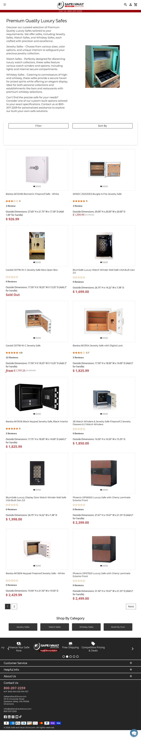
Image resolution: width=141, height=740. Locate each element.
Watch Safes (55, 627)
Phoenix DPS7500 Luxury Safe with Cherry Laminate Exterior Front (101, 575)
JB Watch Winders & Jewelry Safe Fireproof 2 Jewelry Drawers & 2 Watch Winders (102, 423)
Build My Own (118, 627)
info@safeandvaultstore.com (17, 709)
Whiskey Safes (86, 627)
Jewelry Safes (23, 627)
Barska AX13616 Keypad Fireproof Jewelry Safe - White (35, 573)
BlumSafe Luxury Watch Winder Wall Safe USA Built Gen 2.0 (104, 271)
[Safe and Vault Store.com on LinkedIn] (9, 718)
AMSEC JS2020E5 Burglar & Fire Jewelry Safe (97, 194)
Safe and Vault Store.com (23, 727)
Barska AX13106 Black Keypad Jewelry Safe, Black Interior (37, 421)
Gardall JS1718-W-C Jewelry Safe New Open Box (32, 270)
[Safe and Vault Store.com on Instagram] (13, 718)
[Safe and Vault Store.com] (70, 5)
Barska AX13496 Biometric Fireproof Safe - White (32, 194)
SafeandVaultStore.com (15, 696)
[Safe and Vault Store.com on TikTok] (20, 717)
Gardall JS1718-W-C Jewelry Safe (23, 345)
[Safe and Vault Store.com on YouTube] (16, 718)
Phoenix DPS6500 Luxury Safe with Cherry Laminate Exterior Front (101, 499)
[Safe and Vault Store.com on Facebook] (5, 718)
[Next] (132, 649)
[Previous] (9, 649)
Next (131, 606)
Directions (9, 704)
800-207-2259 (75, 11)
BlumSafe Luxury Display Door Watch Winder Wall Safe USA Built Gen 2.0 (36, 499)
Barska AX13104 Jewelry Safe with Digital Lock (98, 345)
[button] (134, 733)
